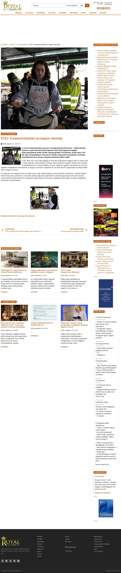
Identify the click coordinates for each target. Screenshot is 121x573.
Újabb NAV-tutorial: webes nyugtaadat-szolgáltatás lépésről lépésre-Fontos (74, 325)
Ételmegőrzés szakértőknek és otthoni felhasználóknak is (13, 271)
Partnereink (98, 541)
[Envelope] (109, 8)
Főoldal (18, 13)
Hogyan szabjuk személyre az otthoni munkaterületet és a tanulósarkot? (107, 52)
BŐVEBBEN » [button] (4, 292)
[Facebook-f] (2, 560)
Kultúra (51, 13)
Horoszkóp (99, 476)
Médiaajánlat (98, 537)
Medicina (74, 13)
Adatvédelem (98, 546)
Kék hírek (68, 541)
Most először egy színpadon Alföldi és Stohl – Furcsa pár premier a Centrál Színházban (13, 325)
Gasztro (93, 13)
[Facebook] (98, 8)
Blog (95, 549)
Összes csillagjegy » (103, 493)
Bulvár (103, 13)
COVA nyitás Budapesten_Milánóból (70, 271)
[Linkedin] (101, 8)
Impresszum (98, 539)
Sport (83, 13)
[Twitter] (106, 8)
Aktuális (29, 13)
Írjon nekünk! (98, 551)
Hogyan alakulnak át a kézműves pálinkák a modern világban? (44, 271)
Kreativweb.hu (116, 570)
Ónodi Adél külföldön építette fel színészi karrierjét (104, 252)
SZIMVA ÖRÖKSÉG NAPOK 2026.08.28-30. (42, 324)
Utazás (67, 539)
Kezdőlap (4, 44)
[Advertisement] (60, 29)
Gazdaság (40, 13)
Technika (63, 13)
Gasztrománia (22, 44)
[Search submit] (87, 5)
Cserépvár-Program (104, 107)
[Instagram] (103, 8)
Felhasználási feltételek (102, 544)
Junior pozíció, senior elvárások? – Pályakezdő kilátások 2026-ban (106, 80)
